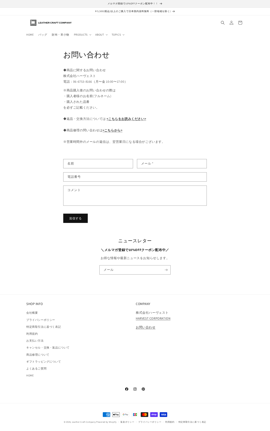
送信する (75, 218)
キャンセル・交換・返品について (48, 347)
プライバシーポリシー (40, 319)
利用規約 (32, 333)
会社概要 (32, 312)
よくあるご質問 (36, 368)
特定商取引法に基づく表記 (43, 326)
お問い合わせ (146, 327)
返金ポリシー (127, 421)
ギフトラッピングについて (43, 361)
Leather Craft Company (84, 422)
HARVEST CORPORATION (153, 318)
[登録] (166, 270)
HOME (30, 375)
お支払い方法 (35, 340)
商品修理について (37, 354)
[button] (82, 34)
